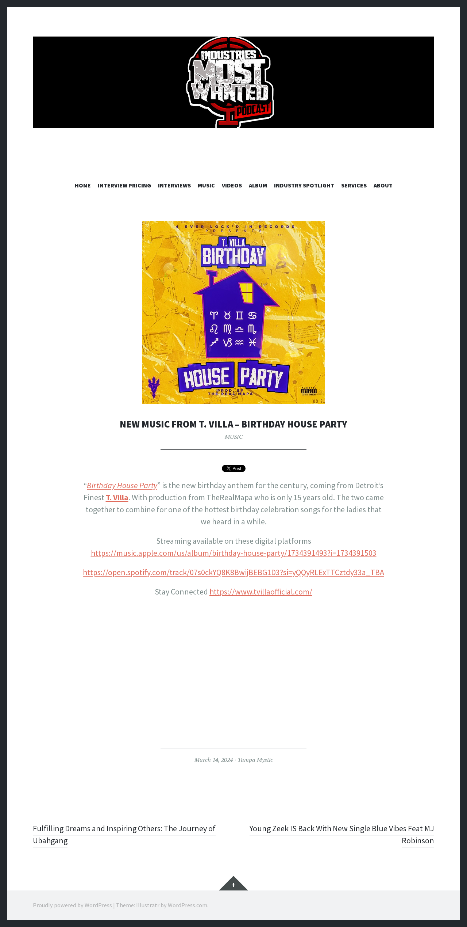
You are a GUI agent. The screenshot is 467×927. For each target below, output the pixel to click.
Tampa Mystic (255, 760)
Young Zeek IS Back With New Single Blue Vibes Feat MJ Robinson (342, 834)
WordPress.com (187, 905)
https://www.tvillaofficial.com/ (260, 591)
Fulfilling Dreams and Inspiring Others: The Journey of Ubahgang (124, 834)
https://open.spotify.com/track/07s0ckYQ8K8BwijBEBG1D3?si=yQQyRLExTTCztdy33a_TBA (233, 572)
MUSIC (206, 185)
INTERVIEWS (174, 185)
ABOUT (383, 185)
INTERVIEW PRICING (124, 185)
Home (83, 185)
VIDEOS (232, 185)
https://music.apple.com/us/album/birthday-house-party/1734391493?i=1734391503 (234, 553)
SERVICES (354, 185)
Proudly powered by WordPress (72, 905)
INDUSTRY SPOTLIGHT (304, 185)
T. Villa (117, 497)
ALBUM (258, 185)
